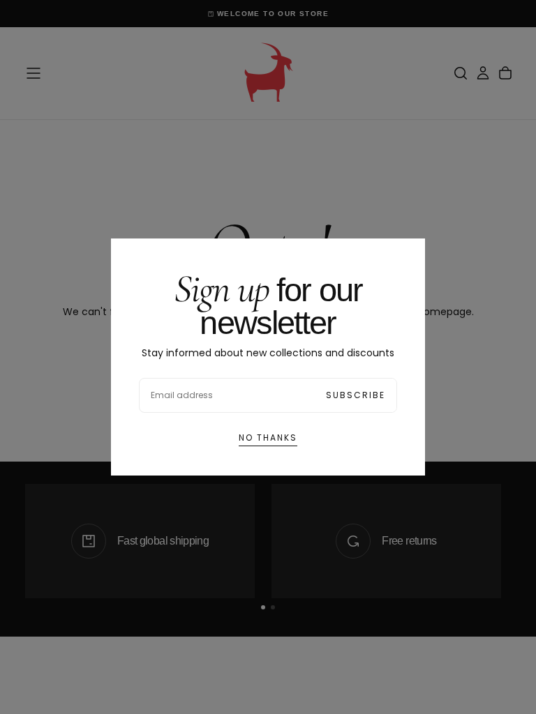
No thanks (268, 437)
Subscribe (355, 395)
